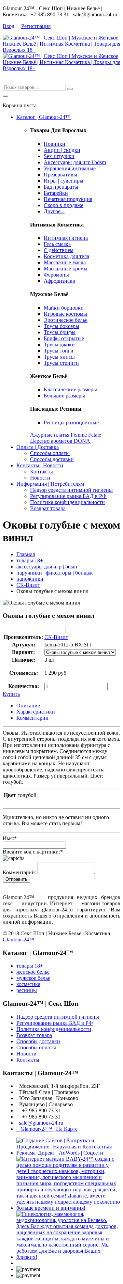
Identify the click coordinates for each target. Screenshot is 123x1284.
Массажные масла (65, 262)
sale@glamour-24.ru (39, 1123)
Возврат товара (48, 508)
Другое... (54, 211)
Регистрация (36, 26)
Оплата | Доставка (37, 447)
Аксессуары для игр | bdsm (75, 162)
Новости (40, 478)
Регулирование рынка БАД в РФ (68, 496)
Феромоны (56, 275)
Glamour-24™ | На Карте (47, 1129)
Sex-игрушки (59, 156)
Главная (25, 554)
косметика (28, 984)
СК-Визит (28, 585)
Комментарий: (19, 872)
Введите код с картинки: (33, 852)
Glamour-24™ (19, 939)
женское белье (33, 972)
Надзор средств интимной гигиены (71, 490)
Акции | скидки (62, 150)
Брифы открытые (64, 338)
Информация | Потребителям (50, 484)
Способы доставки (52, 459)
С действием (58, 250)
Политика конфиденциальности (67, 502)
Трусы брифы (60, 332)
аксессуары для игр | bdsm (46, 566)
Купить (11, 694)
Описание (28, 705)
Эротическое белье (65, 320)
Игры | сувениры (63, 181)
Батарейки (56, 193)
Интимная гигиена (66, 238)
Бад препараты (61, 187)
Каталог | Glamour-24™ (43, 117)
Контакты (41, 471)
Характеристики (35, 712)
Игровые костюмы (65, 314)
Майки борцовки (64, 308)
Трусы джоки (59, 344)
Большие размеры (64, 395)
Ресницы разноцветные (71, 422)
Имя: (10, 838)
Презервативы (60, 174)
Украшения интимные (70, 168)
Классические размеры (70, 389)
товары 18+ (29, 560)
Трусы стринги (61, 363)
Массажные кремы (65, 268)
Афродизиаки (60, 281)
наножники (29, 579)
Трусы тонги (58, 351)
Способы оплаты (50, 453)
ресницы (26, 990)
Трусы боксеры (61, 326)
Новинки (54, 144)
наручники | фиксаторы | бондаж (54, 573)
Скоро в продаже (63, 205)
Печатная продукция (68, 199)
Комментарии (32, 718)
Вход (8, 26)
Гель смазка (57, 244)
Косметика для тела (66, 256)
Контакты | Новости (39, 465)
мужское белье (33, 978)
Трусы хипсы (59, 357)
